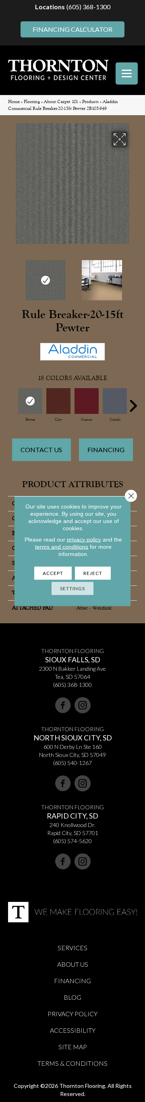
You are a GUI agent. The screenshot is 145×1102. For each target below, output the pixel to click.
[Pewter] (30, 401)
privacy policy (84, 539)
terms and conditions (61, 546)
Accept (53, 573)
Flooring (32, 101)
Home (14, 101)
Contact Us (41, 449)
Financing (105, 449)
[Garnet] (86, 401)
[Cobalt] (115, 401)
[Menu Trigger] (127, 73)
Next (133, 276)
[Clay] (58, 401)
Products (90, 101)
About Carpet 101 (61, 101)
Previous (12, 276)
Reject (92, 573)
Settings (72, 588)
